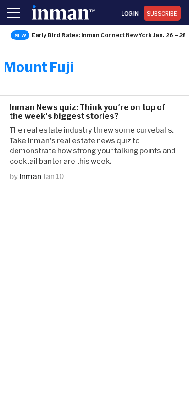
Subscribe (162, 13)
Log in (130, 13)
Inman (30, 176)
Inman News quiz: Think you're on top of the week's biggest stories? (88, 111)
